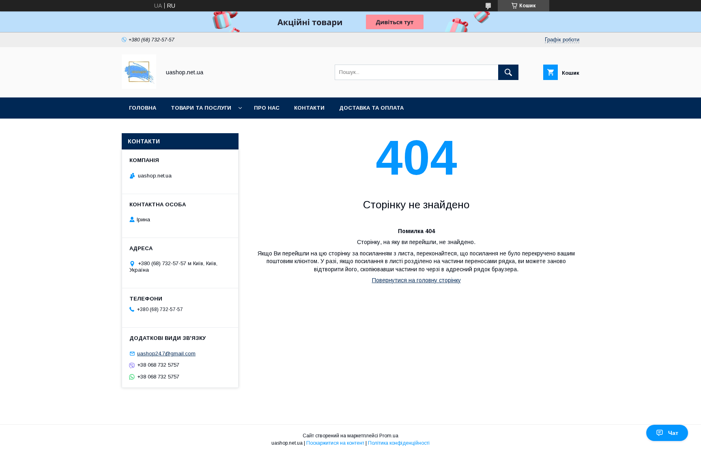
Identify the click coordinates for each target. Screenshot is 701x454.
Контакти (309, 108)
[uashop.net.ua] (139, 87)
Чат (673, 433)
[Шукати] (508, 72)
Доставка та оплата (371, 108)
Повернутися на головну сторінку (416, 280)
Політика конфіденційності (399, 443)
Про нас (267, 108)
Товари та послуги (201, 108)
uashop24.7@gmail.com (166, 353)
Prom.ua (388, 436)
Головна (142, 108)
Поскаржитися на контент (335, 443)
